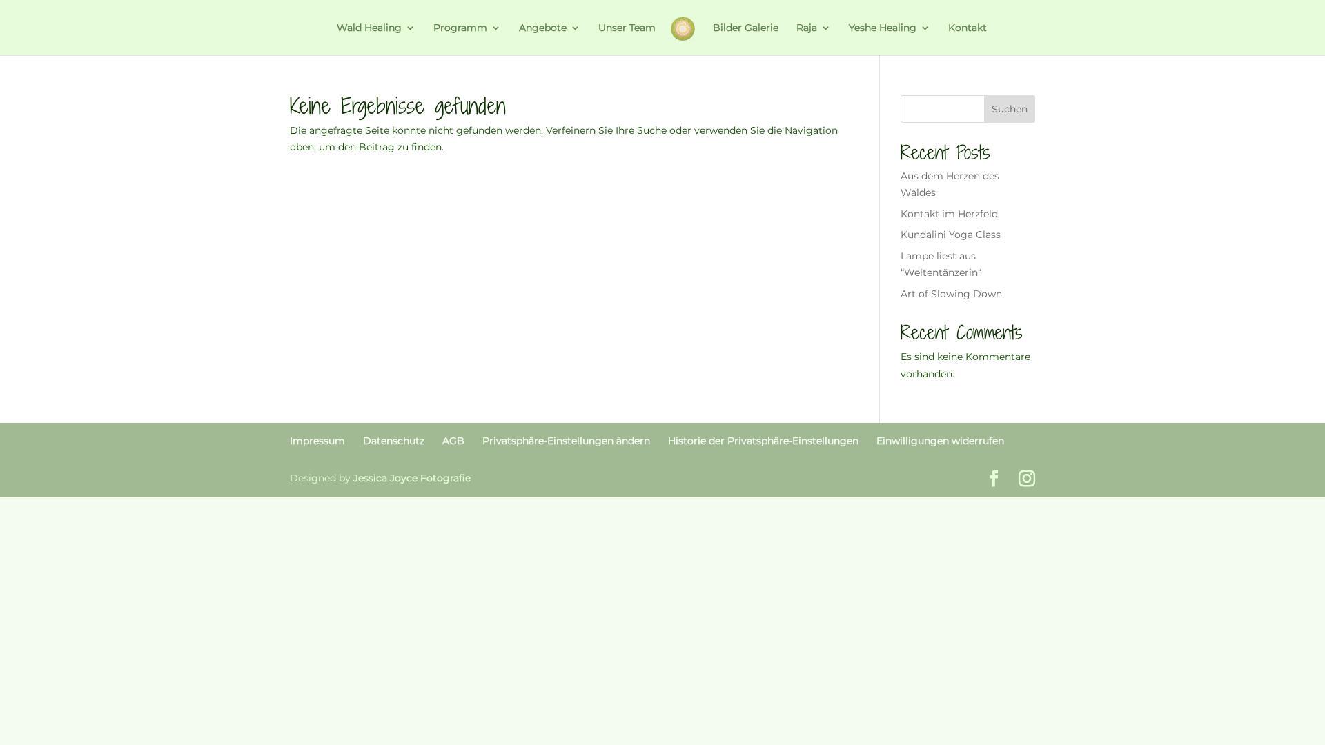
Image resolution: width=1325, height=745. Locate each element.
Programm (460, 28)
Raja (806, 28)
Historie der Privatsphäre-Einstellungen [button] (763, 441)
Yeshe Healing (882, 28)
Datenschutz (393, 441)
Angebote (543, 28)
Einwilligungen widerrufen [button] (940, 441)
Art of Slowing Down (951, 294)
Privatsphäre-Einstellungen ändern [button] (566, 441)
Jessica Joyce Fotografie (412, 478)
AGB (453, 441)
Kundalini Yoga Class (951, 234)
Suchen (1010, 109)
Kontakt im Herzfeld (949, 214)
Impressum (317, 441)
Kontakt (967, 28)
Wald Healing (369, 28)
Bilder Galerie (745, 28)
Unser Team (627, 28)
